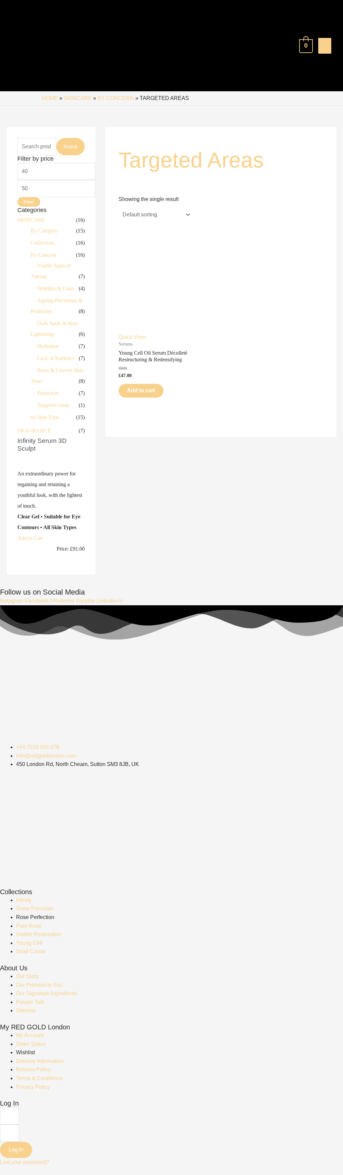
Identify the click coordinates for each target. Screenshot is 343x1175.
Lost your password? (24, 1162)
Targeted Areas (53, 405)
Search (70, 146)
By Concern (115, 98)
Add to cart (141, 390)
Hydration (48, 346)
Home (50, 98)
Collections (42, 243)
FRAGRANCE (34, 430)
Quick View (132, 337)
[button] (30, 538)
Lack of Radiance (56, 358)
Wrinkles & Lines (55, 288)
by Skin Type (44, 417)
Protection (48, 393)
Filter (28, 202)
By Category (44, 231)
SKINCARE (78, 98)
